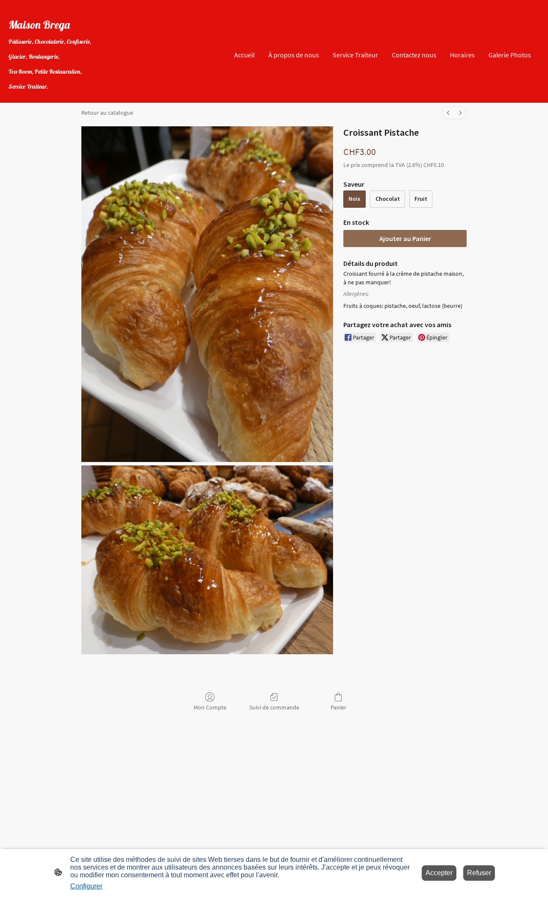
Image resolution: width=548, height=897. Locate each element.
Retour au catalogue (107, 112)
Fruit (420, 199)
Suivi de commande (274, 707)
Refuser (479, 872)
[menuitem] (448, 113)
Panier (338, 707)
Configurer (86, 886)
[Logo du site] (51, 95)
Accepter (439, 872)
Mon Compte (210, 707)
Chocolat (387, 199)
